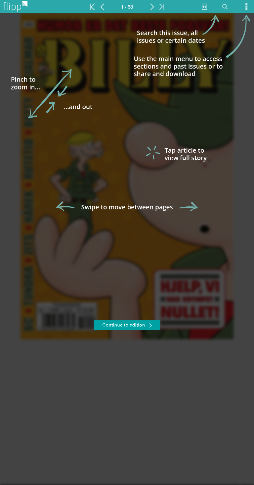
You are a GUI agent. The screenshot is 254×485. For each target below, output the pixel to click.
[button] (127, 326)
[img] (127, 249)
